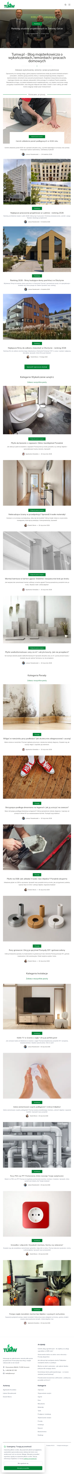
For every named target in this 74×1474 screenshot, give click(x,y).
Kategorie (42, 1385)
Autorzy (6, 1385)
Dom (39, 1400)
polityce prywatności (30, 1458)
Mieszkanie (41, 1404)
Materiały (41, 1407)
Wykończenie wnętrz (37, 136)
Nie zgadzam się (23, 1463)
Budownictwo (42, 1431)
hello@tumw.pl (10, 1373)
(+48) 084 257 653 (11, 1370)
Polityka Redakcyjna (62, 1445)
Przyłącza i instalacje (44, 1414)
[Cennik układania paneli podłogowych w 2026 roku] (37, 121)
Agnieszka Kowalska (9, 1390)
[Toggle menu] (69, 5)
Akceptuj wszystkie (23, 1468)
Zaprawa (41, 1390)
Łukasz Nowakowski (9, 1393)
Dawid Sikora (7, 1397)
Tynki (39, 1411)
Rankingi (37, 24)
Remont (40, 1428)
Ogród (40, 1397)
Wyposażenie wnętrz (44, 1393)
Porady (37, 734)
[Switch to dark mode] (65, 4)
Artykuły (41, 1344)
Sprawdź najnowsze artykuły (37, 367)
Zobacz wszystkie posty (37, 382)
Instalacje (37, 1033)
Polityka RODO (50, 1445)
